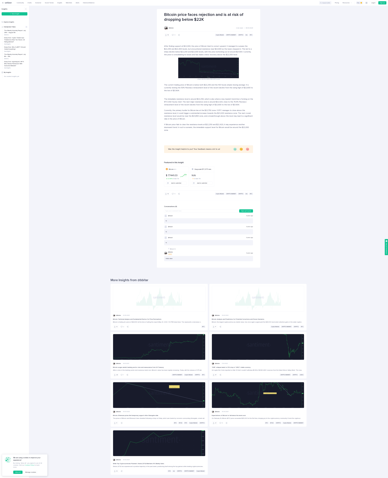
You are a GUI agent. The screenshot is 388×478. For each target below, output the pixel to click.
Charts (29, 3)
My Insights (7, 72)
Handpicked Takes (10, 27)
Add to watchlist (176, 183)
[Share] (179, 35)
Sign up (382, 3)
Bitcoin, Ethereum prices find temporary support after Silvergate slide (135, 415)
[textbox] (201, 211)
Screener (38, 3)
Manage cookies (30, 472)
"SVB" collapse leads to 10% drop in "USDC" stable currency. (231, 367)
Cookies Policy (29, 465)
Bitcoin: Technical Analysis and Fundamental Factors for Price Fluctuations (137, 319)
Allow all (18, 472)
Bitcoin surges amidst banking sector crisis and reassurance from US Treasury (138, 367)
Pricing (337, 3)
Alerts (77, 3)
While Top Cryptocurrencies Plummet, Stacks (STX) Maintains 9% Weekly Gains (138, 463)
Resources (346, 3)
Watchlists (69, 3)
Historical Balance (88, 3)
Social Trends (49, 3)
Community (20, 3)
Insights (59, 3)
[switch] (359, 2)
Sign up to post (246, 211)
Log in (373, 3)
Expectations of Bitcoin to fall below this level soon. (229, 415)
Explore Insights (9, 22)
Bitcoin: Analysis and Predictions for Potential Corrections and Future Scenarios (238, 319)
